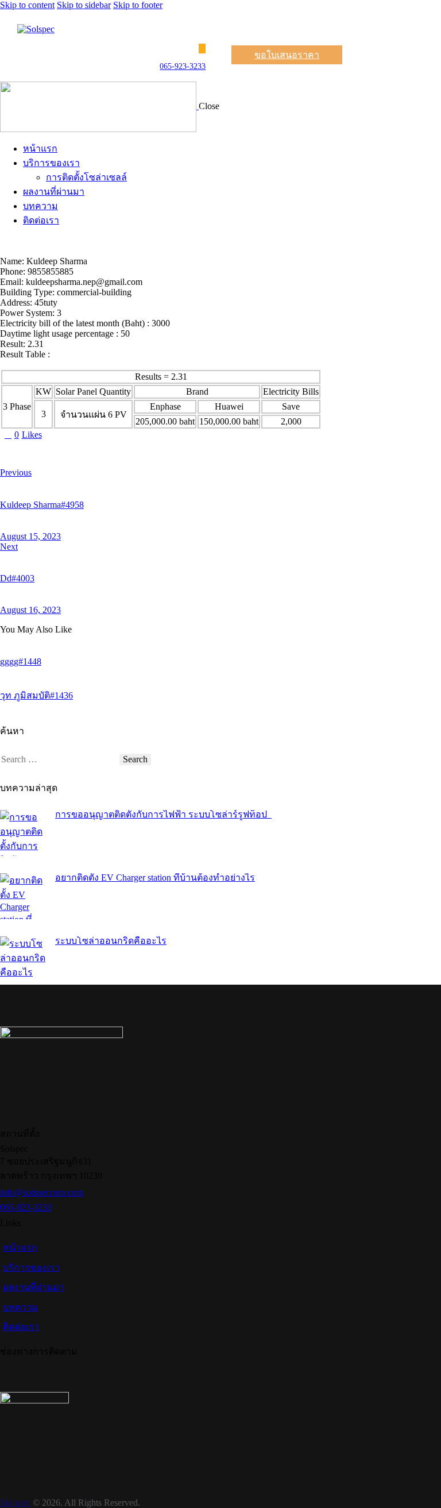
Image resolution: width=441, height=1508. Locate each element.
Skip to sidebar (84, 5)
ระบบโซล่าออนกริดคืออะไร (111, 941)
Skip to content (27, 5)
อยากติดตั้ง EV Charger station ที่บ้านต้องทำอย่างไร (155, 877)
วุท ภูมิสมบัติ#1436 (36, 695)
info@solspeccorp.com (41, 1192)
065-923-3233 (183, 66)
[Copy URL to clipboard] (110, 454)
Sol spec (15, 1502)
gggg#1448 (20, 661)
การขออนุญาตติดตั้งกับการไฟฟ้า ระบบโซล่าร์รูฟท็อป (163, 814)
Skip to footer (138, 5)
